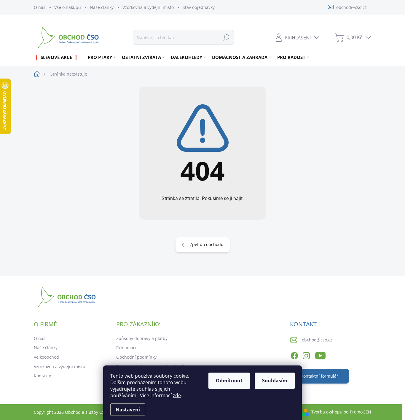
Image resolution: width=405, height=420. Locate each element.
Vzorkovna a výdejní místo (148, 7)
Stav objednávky (199, 7)
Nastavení (128, 409)
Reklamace (127, 347)
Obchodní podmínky (136, 357)
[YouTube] (320, 354)
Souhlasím (274, 380)
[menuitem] (58, 57)
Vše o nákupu (67, 7)
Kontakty (42, 376)
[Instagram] (306, 354)
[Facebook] (294, 354)
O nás (39, 7)
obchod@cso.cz (317, 340)
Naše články (102, 7)
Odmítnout (229, 380)
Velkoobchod (46, 357)
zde (177, 395)
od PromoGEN (357, 412)
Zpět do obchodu (207, 244)
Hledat (226, 37)
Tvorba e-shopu (326, 412)
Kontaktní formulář (319, 376)
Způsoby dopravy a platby (142, 338)
